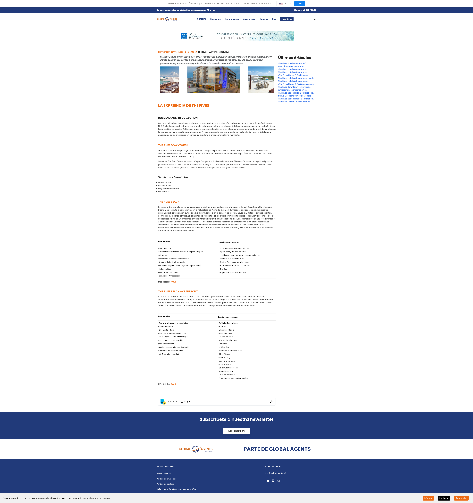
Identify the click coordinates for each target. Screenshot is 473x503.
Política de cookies (165, 484)
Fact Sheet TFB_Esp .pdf (178, 401)
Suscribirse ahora (236, 431)
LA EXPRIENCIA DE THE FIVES (183, 105)
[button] (285, 3)
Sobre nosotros (164, 474)
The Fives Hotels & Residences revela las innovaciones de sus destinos (296, 78)
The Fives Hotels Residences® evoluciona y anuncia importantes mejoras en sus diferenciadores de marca (294, 63)
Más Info (428, 498)
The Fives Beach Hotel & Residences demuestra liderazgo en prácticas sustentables (295, 92)
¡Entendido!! (461, 498)
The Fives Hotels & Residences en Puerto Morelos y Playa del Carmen (295, 101)
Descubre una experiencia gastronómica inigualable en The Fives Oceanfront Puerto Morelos (294, 66)
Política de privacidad (167, 479)
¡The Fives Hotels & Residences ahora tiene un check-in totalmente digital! (296, 84)
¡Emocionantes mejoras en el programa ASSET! (292, 90)
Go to (299, 3)
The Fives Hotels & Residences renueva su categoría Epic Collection (296, 69)
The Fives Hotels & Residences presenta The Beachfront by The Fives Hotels (294, 81)
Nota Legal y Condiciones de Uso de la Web (176, 489)
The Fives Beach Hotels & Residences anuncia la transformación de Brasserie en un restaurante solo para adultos (296, 98)
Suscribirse (286, 19)
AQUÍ (173, 281)
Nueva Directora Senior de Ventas (294, 95)
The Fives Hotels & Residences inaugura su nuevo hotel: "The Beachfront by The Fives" (292, 72)
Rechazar (444, 498)
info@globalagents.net (275, 473)
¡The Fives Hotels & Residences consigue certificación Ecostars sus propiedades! (295, 75)
